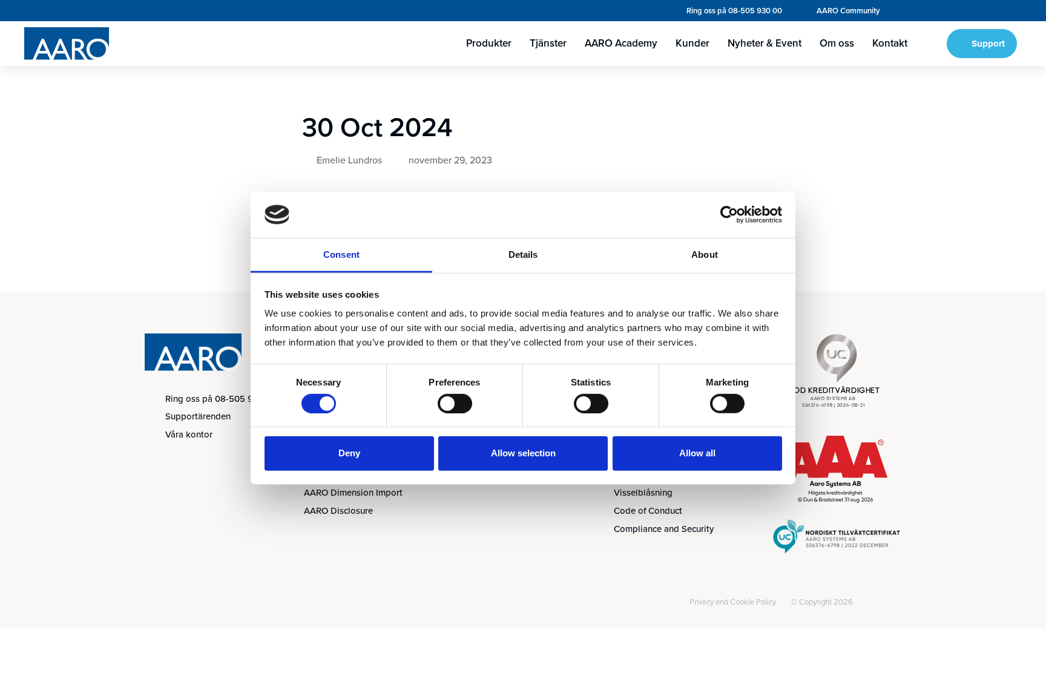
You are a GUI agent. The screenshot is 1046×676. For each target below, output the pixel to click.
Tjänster (548, 43)
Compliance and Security (664, 529)
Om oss (837, 43)
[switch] (455, 403)
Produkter (488, 43)
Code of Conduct (648, 510)
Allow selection (523, 453)
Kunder (692, 43)
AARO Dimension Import (353, 492)
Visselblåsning (643, 492)
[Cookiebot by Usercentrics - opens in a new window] (729, 215)
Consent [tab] (341, 254)
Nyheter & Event (764, 43)
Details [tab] (523, 254)
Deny (349, 453)
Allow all (697, 453)
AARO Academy (621, 43)
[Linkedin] (158, 603)
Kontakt (889, 43)
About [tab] (704, 254)
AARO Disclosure (338, 510)
